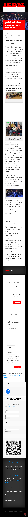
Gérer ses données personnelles (14, 488)
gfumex (12, 33)
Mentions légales (14, 475)
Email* (7, 414)
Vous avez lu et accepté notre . (12, 406)
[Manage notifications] (25, 514)
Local (13, 35)
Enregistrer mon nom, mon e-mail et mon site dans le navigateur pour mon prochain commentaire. (13, 360)
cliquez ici (18, 495)
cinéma (10, 35)
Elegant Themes (13, 511)
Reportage (17, 35)
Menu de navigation (15, 9)
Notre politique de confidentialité (14, 462)
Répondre (17, 302)
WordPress (14, 513)
